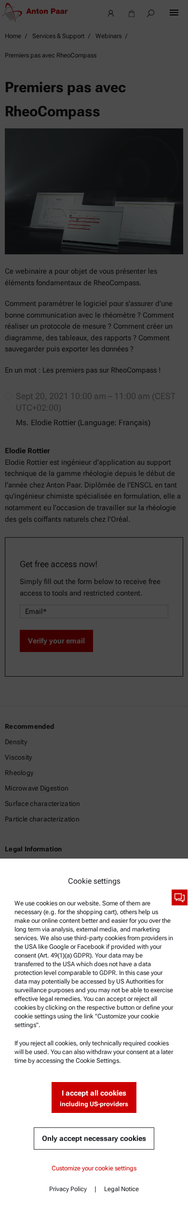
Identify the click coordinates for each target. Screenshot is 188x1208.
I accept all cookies (94, 1098)
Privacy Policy (68, 1189)
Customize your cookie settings (94, 1168)
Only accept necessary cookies (94, 1138)
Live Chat (179, 897)
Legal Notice (121, 1189)
